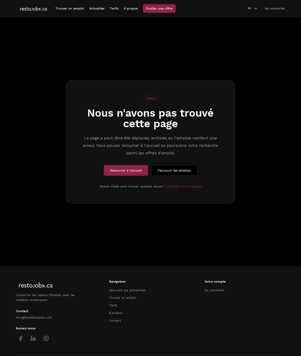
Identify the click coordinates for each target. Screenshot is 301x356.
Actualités (96, 8)
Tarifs (114, 8)
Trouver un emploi (69, 8)
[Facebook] (20, 338)
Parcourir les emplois (174, 170)
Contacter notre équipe (183, 186)
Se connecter (275, 8)
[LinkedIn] (33, 338)
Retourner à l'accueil (126, 170)
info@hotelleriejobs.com (34, 317)
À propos (131, 8)
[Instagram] (46, 338)
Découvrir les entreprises (127, 290)
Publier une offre (159, 8)
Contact (115, 320)
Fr (249, 8)
